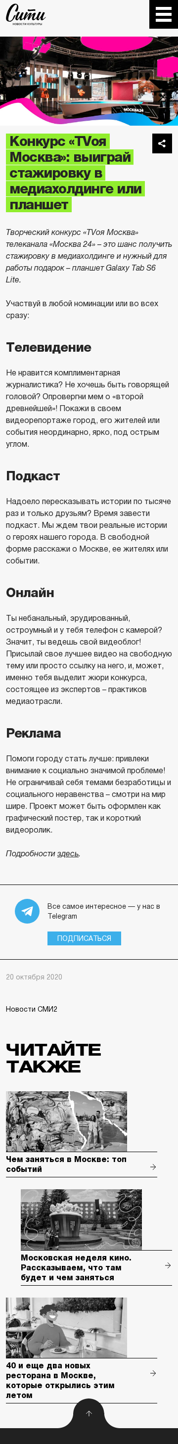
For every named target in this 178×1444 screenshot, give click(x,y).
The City (26, 14)
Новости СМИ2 (31, 1009)
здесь (68, 853)
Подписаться (84, 938)
